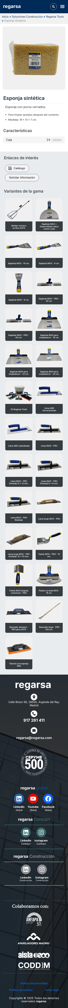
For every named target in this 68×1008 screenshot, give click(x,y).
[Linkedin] (19, 799)
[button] (53, 6)
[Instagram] (41, 832)
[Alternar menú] (63, 6)
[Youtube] (33, 799)
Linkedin (19, 806)
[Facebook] (48, 799)
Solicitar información (22, 177)
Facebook (48, 806)
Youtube (33, 806)
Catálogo (19, 168)
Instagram (41, 840)
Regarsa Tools (55, 16)
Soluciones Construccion (27, 16)
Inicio (5, 16)
